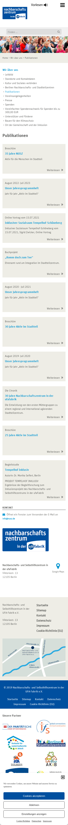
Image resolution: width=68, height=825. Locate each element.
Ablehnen (34, 805)
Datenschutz (36, 821)
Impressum (47, 821)
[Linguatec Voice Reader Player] (41, 5)
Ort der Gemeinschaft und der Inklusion (26, 125)
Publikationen (12, 91)
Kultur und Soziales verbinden (21, 83)
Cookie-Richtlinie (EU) (49, 630)
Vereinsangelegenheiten (18, 96)
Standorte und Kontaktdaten (20, 79)
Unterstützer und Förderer (19, 116)
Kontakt (41, 615)
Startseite (42, 605)
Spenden (9, 104)
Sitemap (41, 610)
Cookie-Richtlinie (23, 821)
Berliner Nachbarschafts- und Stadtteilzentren (29, 87)
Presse (8, 100)
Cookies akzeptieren (34, 796)
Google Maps (58, 572)
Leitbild (9, 74)
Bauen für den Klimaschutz (19, 120)
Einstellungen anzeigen (34, 814)
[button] (63, 777)
